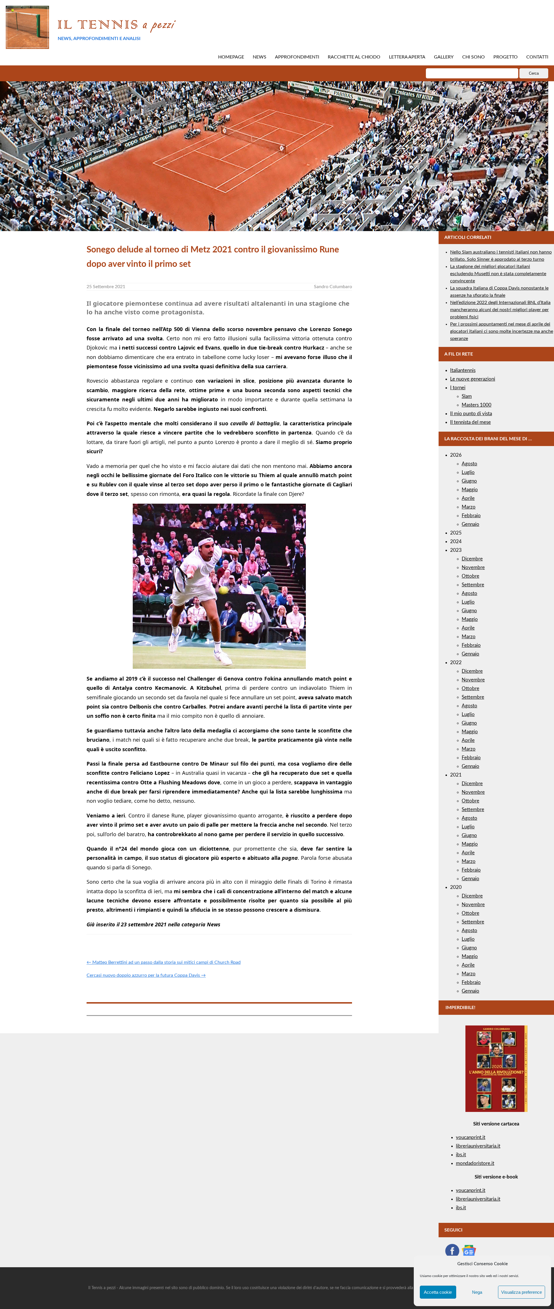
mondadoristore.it (475, 1163)
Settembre (473, 584)
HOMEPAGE (231, 57)
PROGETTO (505, 57)
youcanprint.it (470, 1137)
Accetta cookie (438, 1292)
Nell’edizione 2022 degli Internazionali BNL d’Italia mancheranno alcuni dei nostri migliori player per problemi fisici (500, 309)
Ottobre (470, 576)
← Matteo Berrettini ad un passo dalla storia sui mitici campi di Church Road (164, 962)
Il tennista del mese (470, 422)
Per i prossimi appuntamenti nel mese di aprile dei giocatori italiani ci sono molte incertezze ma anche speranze (501, 331)
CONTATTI (537, 57)
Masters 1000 (476, 405)
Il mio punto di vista (471, 413)
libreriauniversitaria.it (478, 1146)
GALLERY (444, 57)
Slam (467, 396)
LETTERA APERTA (407, 57)
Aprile (468, 498)
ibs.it (461, 1154)
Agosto (469, 463)
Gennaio (470, 524)
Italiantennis (463, 370)
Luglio (468, 472)
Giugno (469, 481)
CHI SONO (473, 57)
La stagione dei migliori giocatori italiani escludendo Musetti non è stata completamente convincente (498, 273)
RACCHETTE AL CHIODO (354, 57)
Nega (477, 1292)
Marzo (469, 507)
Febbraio (471, 515)
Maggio (470, 489)
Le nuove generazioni (472, 379)
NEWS (259, 57)
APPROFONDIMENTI (297, 57)
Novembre (473, 567)
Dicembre (472, 558)
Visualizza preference (521, 1292)
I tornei (457, 387)
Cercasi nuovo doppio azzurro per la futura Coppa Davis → (146, 975)
